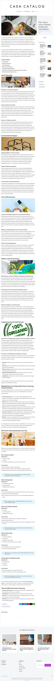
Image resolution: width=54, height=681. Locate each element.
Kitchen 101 (19, 11)
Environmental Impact (6, 63)
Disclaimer (21, 669)
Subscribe (48, 665)
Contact (20, 664)
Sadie (44, 37)
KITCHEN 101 (4, 604)
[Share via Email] (31, 604)
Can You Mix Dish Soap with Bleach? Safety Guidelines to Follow (27, 649)
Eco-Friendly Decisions (6, 606)
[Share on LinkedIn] (25, 604)
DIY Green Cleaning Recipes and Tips (9, 71)
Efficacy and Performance (7, 66)
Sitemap (20, 671)
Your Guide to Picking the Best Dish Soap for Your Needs (44, 649)
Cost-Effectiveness (6, 65)
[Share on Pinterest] (28, 604)
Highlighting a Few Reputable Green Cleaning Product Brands (14, 70)
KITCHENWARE (41, 86)
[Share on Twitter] (20, 604)
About (33, 11)
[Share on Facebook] (23, 604)
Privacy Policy (21, 666)
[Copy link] (34, 604)
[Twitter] (52, 676)
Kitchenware (27, 11)
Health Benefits (5, 61)
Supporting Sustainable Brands (8, 68)
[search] (37, 11)
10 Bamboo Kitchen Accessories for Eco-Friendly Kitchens (9, 649)
